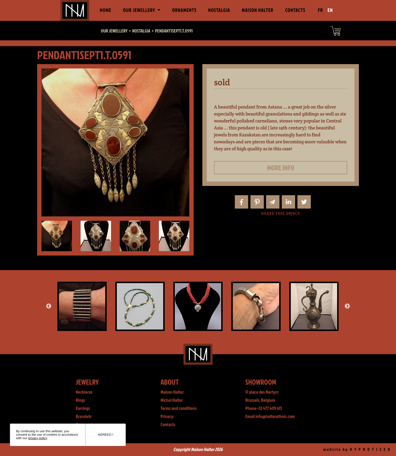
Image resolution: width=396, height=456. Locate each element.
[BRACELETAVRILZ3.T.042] (82, 306)
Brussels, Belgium (260, 400)
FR (320, 10)
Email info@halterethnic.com (270, 416)
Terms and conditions (179, 408)
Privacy (167, 416)
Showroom (260, 382)
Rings (80, 400)
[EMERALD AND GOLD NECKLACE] (140, 306)
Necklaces (84, 392)
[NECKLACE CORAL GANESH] (198, 306)
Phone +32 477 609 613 (263, 408)
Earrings (83, 408)
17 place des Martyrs (262, 392)
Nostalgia (219, 10)
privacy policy (37, 438)
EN (330, 10)
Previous (49, 306)
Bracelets (83, 416)
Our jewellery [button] (139, 10)
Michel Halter (172, 400)
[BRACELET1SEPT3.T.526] (256, 306)
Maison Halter (257, 10)
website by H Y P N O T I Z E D (357, 449)
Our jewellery (114, 31)
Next (347, 306)
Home (107, 10)
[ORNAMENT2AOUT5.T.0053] (314, 306)
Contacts (295, 10)
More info (280, 168)
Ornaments (184, 10)
